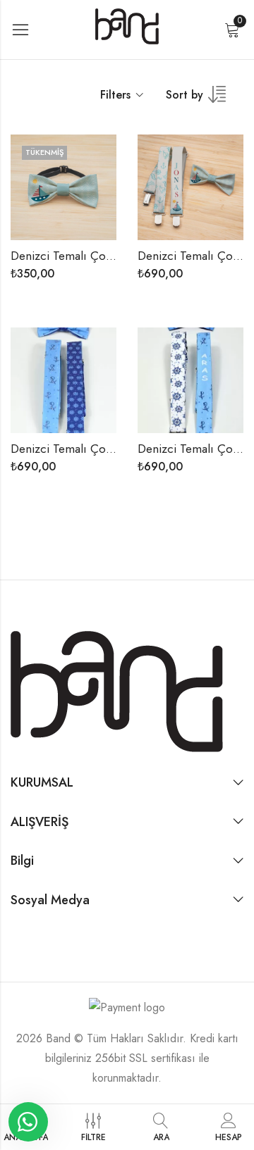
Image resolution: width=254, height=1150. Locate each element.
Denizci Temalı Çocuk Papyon (87, 255)
